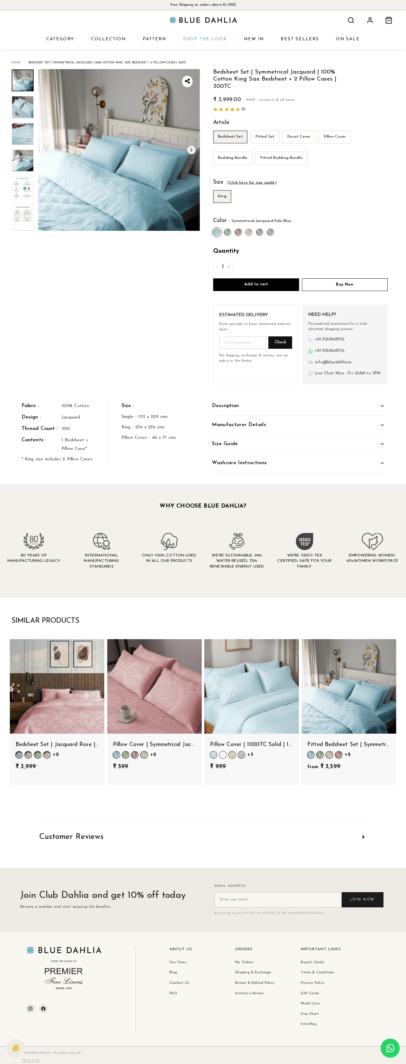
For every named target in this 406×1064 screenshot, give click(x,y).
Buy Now (344, 285)
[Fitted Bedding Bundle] (283, 166)
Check (280, 342)
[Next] (191, 150)
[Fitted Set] (266, 145)
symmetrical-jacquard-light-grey (259, 232)
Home (16, 62)
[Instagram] (30, 1008)
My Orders (244, 962)
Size (245, 182)
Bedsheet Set (230, 137)
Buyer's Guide (312, 962)
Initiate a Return (249, 993)
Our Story (178, 962)
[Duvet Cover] (300, 145)
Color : (252, 220)
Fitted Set (265, 137)
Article (221, 122)
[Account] (370, 20)
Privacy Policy (312, 983)
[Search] (351, 20)
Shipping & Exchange (253, 972)
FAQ (173, 993)
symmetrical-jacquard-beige (270, 232)
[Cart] (389, 20)
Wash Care (310, 1003)
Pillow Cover (335, 137)
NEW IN (254, 39)
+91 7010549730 (329, 339)
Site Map (308, 1024)
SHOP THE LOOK (205, 39)
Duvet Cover (299, 137)
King (222, 196)
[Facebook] (43, 1008)
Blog (173, 972)
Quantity (226, 251)
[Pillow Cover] (336, 145)
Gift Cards (310, 993)
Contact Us (179, 983)
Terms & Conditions (317, 972)
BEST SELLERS (300, 39)
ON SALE (347, 39)
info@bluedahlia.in (333, 362)
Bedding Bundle (232, 158)
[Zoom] (119, 150)
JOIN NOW (362, 899)
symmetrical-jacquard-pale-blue (216, 232)
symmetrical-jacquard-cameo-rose (238, 232)
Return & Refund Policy (254, 983)
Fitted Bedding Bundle (281, 158)
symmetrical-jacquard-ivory (248, 232)
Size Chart (310, 1014)
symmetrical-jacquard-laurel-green (227, 232)
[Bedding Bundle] (233, 166)
